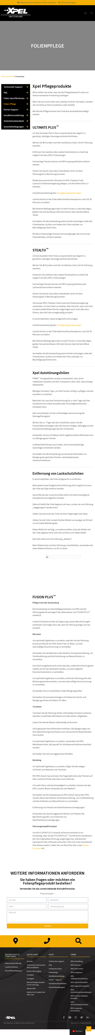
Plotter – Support (55, 980)
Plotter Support (11, 109)
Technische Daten (55, 969)
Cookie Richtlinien (11, 967)
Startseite (5, 76)
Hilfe (12, 76)
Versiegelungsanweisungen (69, 193)
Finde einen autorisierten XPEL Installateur (36, 966)
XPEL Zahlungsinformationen (79, 977)
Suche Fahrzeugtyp (34, 971)
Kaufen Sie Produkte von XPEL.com (36, 993)
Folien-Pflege (10, 104)
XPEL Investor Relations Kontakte (79, 997)
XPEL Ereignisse (76, 972)
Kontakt (30, 961)
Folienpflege (53, 972)
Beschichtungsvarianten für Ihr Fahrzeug (36, 983)
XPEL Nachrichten (77, 969)
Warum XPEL (31, 988)
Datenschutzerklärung (13, 963)
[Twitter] (81, 1017)
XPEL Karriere (76, 965)
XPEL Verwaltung (77, 961)
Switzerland (16, 16)
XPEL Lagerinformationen (80, 986)
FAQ (5, 92)
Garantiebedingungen (14, 126)
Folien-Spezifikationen (14, 98)
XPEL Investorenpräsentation (79, 1003)
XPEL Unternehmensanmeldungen (80, 991)
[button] (85, 13)
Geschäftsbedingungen (13, 971)
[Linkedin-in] (87, 1017)
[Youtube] (69, 1017)
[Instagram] (75, 1017)
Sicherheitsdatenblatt (14, 121)
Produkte (30, 975)
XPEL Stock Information (79, 982)
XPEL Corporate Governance (76, 1009)
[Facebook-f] (63, 1017)
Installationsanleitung (14, 115)
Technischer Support (13, 87)
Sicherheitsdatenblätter (58, 983)
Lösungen (30, 978)
